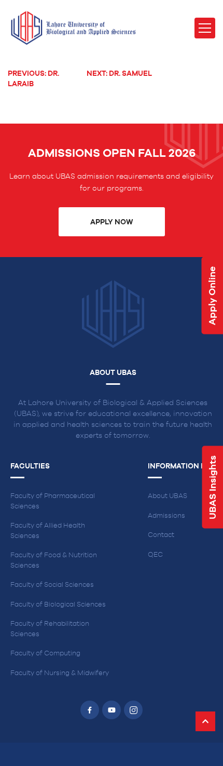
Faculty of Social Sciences (52, 585)
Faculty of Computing (45, 653)
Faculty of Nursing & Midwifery (59, 673)
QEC (155, 555)
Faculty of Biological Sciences (58, 604)
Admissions (166, 516)
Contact (161, 535)
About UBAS (167, 496)
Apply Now (111, 222)
